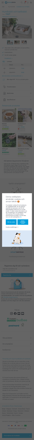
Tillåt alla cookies (11, 222)
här (20, 217)
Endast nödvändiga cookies (22, 222)
